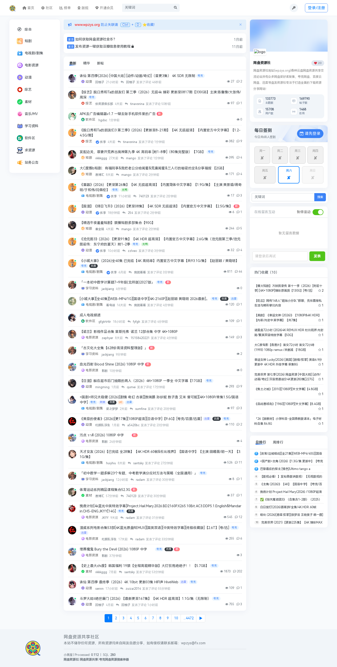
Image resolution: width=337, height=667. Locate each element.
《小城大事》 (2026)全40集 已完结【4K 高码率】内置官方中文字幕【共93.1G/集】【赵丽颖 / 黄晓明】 (159, 261)
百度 (93, 265)
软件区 (30, 138)
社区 (49, 8)
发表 (317, 256)
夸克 (200, 75)
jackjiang (108, 289)
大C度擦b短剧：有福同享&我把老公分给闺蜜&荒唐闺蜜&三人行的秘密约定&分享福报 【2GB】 (153, 168)
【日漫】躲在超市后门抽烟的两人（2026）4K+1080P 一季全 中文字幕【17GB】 (142, 381)
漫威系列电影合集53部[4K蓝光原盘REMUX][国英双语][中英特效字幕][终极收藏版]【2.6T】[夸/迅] (154, 528)
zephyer (108, 338)
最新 (72, 63)
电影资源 (31, 65)
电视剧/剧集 (34, 53)
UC (120, 402)
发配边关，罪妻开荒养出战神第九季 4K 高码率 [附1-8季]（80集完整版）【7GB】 (143, 152)
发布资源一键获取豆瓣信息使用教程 (103, 46)
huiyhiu (111, 463)
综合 (28, 29)
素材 (28, 102)
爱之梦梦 (112, 409)
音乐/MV (31, 114)
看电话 (111, 305)
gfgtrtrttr (105, 321)
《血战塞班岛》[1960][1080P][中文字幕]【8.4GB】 (288, 404)
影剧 (105, 371)
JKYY (105, 518)
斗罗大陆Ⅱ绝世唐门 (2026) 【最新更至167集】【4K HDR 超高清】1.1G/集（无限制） (145, 599)
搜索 (320, 197)
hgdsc (103, 120)
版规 (84, 8)
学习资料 (31, 126)
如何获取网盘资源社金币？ (96, 39)
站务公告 (31, 162)
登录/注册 (316, 8)
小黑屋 (68, 655)
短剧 (28, 41)
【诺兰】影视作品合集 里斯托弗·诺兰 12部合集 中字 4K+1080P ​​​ (129, 332)
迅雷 (234, 298)
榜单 (67, 8)
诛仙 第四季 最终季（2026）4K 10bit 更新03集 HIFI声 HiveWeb (129, 582)
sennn (99, 588)
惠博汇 (100, 175)
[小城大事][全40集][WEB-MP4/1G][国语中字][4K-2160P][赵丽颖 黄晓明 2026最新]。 (144, 299)
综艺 (28, 89)
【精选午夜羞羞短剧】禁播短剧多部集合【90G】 (117, 223)
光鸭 (124, 189)
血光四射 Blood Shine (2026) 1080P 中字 (112, 364)
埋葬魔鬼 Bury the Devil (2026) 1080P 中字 (117, 549)
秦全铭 (100, 229)
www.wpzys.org (86, 25)
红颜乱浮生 (103, 425)
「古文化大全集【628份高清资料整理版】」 (114, 348)
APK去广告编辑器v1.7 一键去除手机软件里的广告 (118, 114)
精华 (86, 63)
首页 (30, 8)
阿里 (102, 402)
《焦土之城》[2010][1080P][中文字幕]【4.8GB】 (286, 389)
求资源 (30, 150)
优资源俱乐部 (104, 104)
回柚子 (100, 82)
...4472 (189, 618)
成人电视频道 (90, 315)
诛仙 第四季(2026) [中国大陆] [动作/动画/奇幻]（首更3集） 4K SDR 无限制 (137, 76)
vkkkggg (101, 158)
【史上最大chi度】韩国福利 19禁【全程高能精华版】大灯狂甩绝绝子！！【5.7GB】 (144, 566)
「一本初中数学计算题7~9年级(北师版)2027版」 (117, 282)
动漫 (28, 77)
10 (176, 618)
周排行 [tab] (278, 442)
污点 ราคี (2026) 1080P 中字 (105, 435)
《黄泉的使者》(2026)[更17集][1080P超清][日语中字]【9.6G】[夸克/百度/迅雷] (141, 419)
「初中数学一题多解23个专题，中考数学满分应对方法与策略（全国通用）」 (139, 473)
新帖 (100, 63)
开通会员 (106, 8)
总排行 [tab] (261, 442)
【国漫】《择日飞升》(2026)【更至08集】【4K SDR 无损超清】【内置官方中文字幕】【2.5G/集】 (156, 206)
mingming (102, 387)
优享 (103, 142)
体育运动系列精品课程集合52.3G (105, 490)
